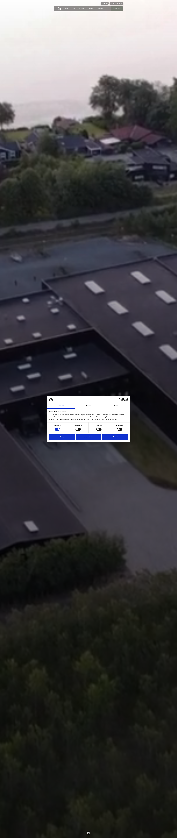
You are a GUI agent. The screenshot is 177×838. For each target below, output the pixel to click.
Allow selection (88, 437)
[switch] (78, 429)
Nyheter (81, 9)
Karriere (91, 9)
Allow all (115, 437)
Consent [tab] (61, 406)
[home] (58, 8)
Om (73, 9)
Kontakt (100, 9)
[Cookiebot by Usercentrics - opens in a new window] (120, 399)
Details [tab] (88, 406)
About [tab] (116, 406)
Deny (62, 437)
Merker (66, 9)
